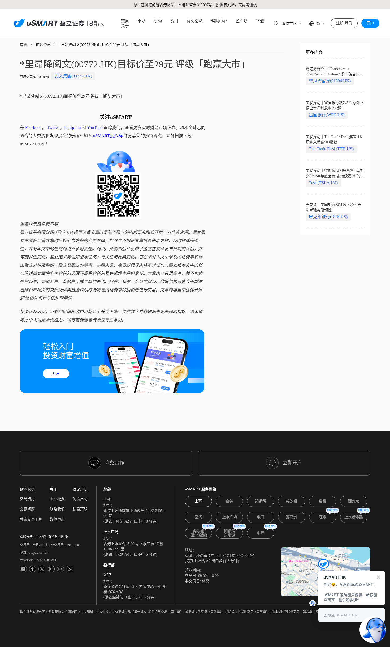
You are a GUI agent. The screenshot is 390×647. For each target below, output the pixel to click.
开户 (370, 23)
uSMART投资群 (108, 135)
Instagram (72, 127)
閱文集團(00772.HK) (73, 76)
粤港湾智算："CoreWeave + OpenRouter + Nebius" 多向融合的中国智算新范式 (334, 72)
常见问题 (27, 509)
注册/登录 (344, 23)
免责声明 (80, 499)
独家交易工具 (31, 519)
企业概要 (57, 499)
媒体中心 (57, 519)
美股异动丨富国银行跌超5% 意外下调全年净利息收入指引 (335, 105)
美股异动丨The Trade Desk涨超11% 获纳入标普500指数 (334, 139)
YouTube (94, 127)
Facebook (33, 127)
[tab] (198, 501)
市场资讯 (43, 45)
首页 (23, 45)
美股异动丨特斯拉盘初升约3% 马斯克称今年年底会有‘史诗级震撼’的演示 (335, 174)
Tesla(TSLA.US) (323, 182)
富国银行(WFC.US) (326, 115)
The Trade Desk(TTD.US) (331, 148)
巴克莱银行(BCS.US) (328, 216)
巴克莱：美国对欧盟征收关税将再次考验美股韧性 (333, 207)
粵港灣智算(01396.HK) (330, 81)
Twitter (53, 127)
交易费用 (27, 499)
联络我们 (57, 509)
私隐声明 (80, 509)
